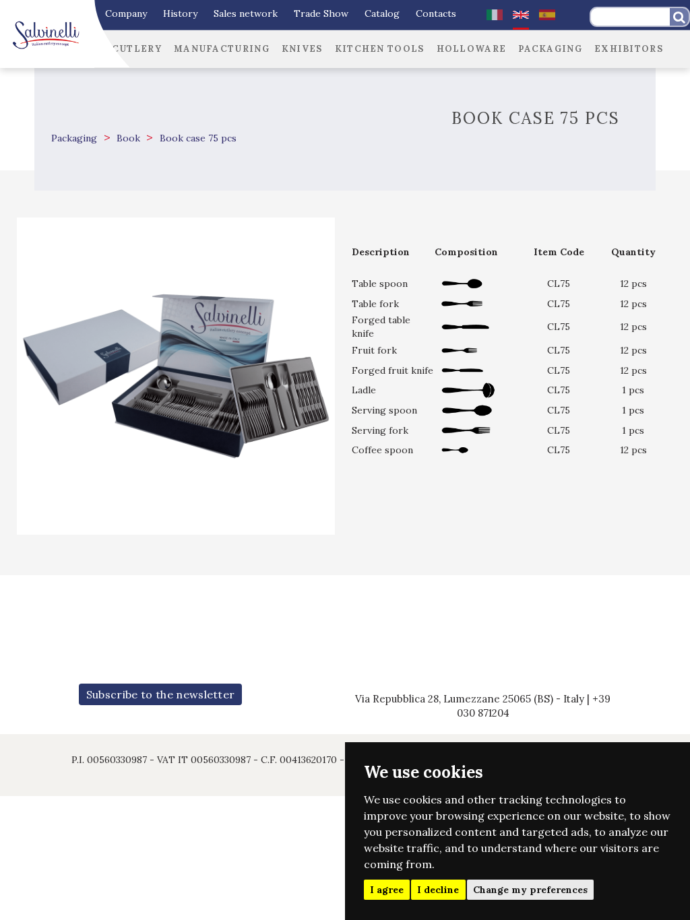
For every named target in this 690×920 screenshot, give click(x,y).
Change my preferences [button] (530, 890)
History (180, 13)
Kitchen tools (380, 49)
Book (127, 138)
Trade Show (321, 13)
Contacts (436, 13)
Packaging (550, 49)
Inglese (521, 15)
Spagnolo (547, 15)
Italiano (495, 15)
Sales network (246, 13)
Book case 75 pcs (197, 138)
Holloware (472, 49)
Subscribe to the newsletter (160, 694)
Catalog (382, 13)
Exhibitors (628, 49)
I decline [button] (438, 890)
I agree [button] (387, 890)
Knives (302, 49)
